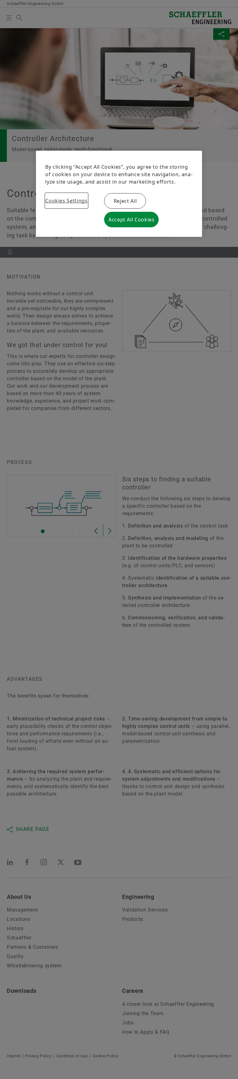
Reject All (125, 201)
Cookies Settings (66, 200)
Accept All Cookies (131, 219)
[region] (119, 194)
